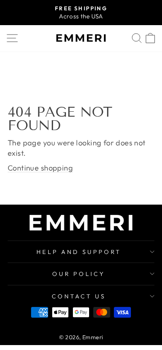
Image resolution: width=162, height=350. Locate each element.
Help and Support (78, 251)
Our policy (78, 273)
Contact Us (79, 296)
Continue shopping (40, 167)
